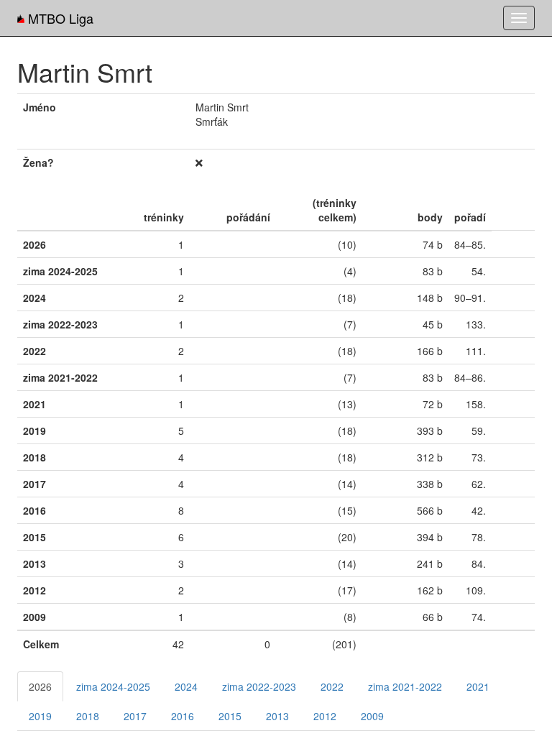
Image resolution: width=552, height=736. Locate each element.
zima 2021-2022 (405, 686)
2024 (186, 686)
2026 (40, 686)
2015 (230, 716)
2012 (324, 716)
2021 (477, 686)
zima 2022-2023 (259, 686)
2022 (332, 686)
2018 (87, 716)
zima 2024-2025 (113, 686)
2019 (40, 716)
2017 (135, 716)
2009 (372, 716)
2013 (277, 716)
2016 (182, 716)
